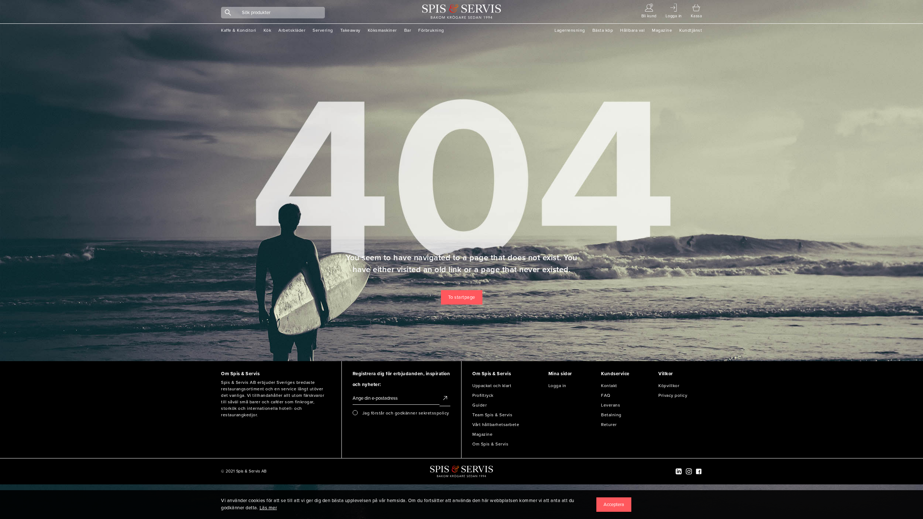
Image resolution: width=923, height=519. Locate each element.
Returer (609, 424)
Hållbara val (632, 30)
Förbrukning (431, 30)
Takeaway (350, 30)
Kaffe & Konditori (238, 30)
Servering (323, 30)
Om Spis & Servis (490, 444)
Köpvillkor (668, 385)
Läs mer (268, 508)
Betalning (611, 414)
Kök (267, 30)
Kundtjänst (690, 30)
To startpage (461, 297)
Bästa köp (602, 30)
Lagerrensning (570, 30)
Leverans (610, 405)
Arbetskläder (291, 30)
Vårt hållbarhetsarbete (495, 424)
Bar (407, 30)
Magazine (662, 30)
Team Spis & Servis (492, 414)
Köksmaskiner (382, 30)
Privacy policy (672, 395)
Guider (479, 405)
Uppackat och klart (491, 385)
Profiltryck (483, 395)
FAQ (605, 395)
